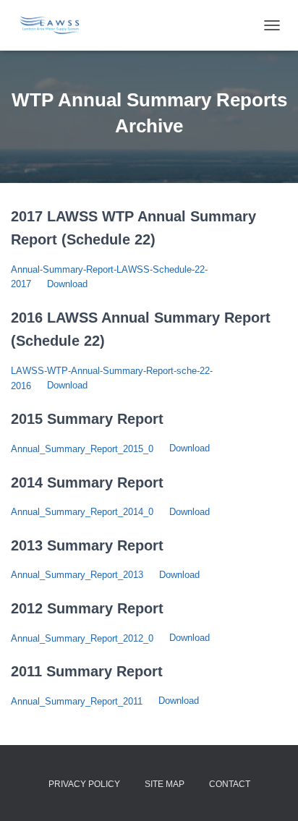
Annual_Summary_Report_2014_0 (82, 511)
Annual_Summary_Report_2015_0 (82, 448)
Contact (229, 784)
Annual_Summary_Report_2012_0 (82, 638)
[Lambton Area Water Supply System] (55, 25)
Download (67, 283)
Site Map (164, 784)
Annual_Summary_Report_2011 (76, 701)
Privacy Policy (84, 784)
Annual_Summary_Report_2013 (77, 574)
